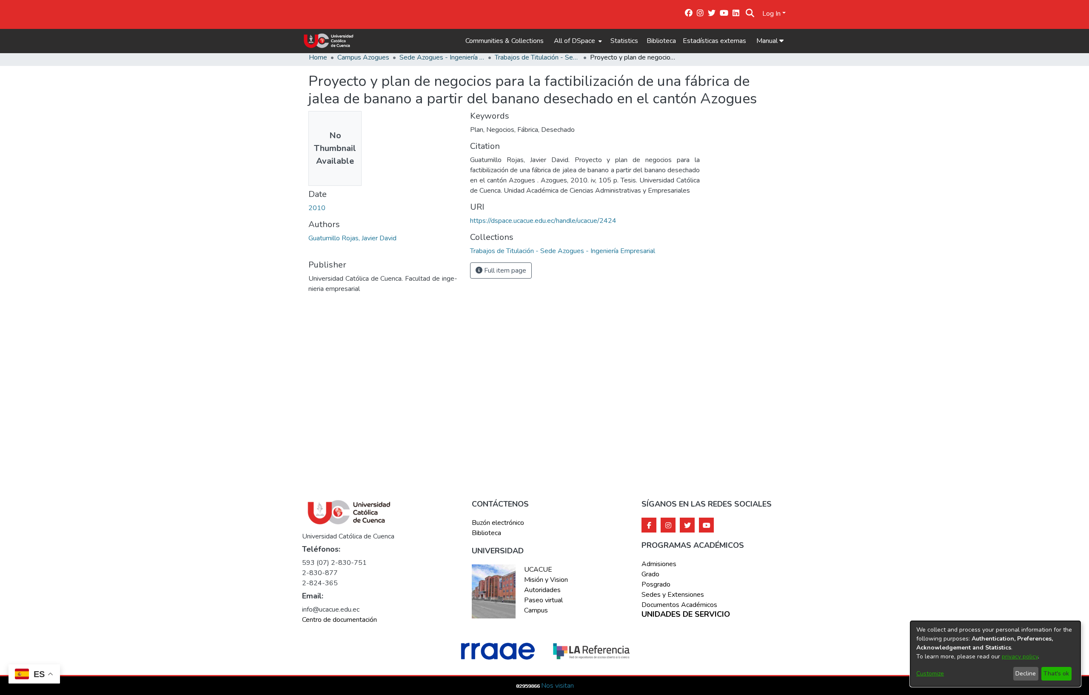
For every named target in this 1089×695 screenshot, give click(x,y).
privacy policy (1020, 656)
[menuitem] (577, 41)
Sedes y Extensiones (672, 594)
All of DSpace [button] (574, 41)
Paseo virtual (543, 600)
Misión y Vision (546, 579)
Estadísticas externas (714, 41)
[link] (562, 251)
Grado (650, 574)
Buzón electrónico (498, 522)
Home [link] (318, 57)
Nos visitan (557, 685)
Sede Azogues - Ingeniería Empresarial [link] (442, 57)
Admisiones (658, 564)
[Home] (328, 40)
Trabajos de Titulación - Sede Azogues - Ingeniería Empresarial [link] (537, 57)
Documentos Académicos (679, 605)
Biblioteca (661, 41)
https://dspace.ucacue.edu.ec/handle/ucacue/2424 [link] (543, 220)
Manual (767, 41)
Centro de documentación (339, 619)
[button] (750, 14)
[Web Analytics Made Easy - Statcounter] (528, 685)
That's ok (1056, 673)
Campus (536, 610)
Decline (1025, 673)
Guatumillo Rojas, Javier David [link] (352, 238)
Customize (930, 673)
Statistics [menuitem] (624, 41)
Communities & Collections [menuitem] (504, 41)
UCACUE (538, 569)
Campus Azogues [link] (363, 57)
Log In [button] (772, 13)
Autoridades (542, 590)
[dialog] (995, 653)
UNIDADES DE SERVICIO (685, 614)
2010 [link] (316, 208)
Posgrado (655, 584)
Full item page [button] (504, 270)
